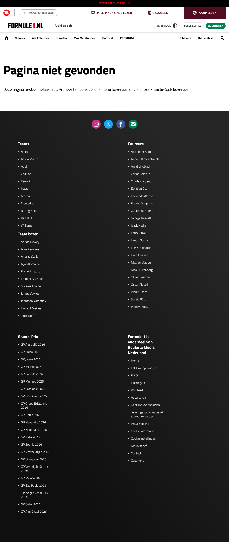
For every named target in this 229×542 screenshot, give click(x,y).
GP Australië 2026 (33, 345)
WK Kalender (40, 38)
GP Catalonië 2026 (33, 389)
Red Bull (26, 218)
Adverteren (138, 398)
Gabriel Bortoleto (142, 211)
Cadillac (26, 174)
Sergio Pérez (139, 300)
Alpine (25, 152)
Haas (24, 189)
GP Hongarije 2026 (33, 423)
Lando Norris (139, 240)
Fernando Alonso (142, 196)
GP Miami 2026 (31, 367)
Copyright (137, 461)
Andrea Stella (29, 257)
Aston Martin (29, 159)
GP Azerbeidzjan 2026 (35, 452)
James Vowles (30, 294)
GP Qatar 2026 (30, 504)
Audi (24, 167)
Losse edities (192, 25)
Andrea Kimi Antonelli (145, 159)
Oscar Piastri (139, 285)
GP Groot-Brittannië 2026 (34, 406)
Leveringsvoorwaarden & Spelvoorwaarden (147, 414)
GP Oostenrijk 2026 (34, 396)
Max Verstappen (84, 38)
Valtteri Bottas (140, 307)
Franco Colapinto (142, 204)
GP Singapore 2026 (33, 459)
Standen (61, 38)
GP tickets (184, 38)
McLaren (26, 196)
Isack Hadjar (139, 226)
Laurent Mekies (31, 308)
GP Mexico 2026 (31, 478)
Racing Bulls (29, 211)
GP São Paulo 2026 (33, 486)
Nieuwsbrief (206, 38)
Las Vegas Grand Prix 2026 (35, 495)
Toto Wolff (28, 316)
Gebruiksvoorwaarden (145, 405)
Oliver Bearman (141, 277)
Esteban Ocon (140, 189)
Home (135, 361)
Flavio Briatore (30, 272)
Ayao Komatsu (30, 264)
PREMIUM (127, 38)
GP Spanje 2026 (31, 445)
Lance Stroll (138, 233)
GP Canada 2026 (32, 374)
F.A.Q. (134, 376)
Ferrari (25, 181)
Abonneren (215, 25)
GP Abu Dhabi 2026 (34, 512)
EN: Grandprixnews (143, 368)
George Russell (141, 218)
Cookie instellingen (143, 439)
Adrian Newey (30, 242)
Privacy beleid (140, 424)
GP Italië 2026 (30, 437)
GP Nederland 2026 (34, 430)
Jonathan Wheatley (33, 301)
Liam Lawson (139, 255)
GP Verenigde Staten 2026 (34, 469)
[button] (205, 13)
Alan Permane (30, 249)
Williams (26, 226)
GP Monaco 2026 (32, 382)
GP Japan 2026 (30, 359)
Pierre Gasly (139, 292)
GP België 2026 (31, 415)
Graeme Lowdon (31, 286)
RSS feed (137, 390)
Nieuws (20, 38)
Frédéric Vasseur (32, 279)
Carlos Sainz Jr (140, 174)
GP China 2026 (30, 352)
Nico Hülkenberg (142, 270)
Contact (136, 453)
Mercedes (27, 204)
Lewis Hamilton (141, 248)
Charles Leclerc (141, 181)
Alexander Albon (142, 152)
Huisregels (138, 383)
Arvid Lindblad (140, 167)
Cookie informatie (142, 431)
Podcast (107, 38)
